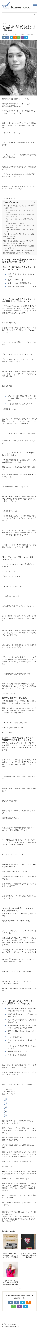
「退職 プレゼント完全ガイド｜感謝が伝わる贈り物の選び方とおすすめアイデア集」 (18, 252)
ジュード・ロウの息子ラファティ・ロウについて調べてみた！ (18, 207)
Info (22, 34)
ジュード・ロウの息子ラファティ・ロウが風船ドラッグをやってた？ (20, 216)
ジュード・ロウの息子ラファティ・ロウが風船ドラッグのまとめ (18, 235)
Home (4, 23)
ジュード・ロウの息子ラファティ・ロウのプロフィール (20, 211)
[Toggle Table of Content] (32, 203)
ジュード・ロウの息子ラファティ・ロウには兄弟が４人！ (20, 230)
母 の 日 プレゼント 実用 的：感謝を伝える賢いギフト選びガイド (18, 247)
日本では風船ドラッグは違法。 (16, 223)
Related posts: (10, 238)
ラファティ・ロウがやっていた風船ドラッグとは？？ (19, 220)
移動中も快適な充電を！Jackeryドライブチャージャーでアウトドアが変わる (19, 242)
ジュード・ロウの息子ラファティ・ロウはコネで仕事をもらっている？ (20, 226)
